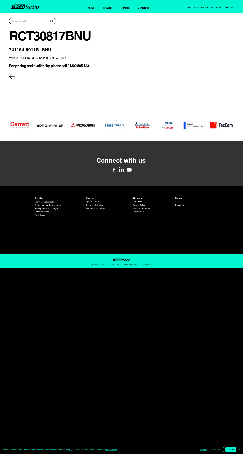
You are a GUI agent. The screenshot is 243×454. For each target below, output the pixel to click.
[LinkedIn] (121, 170)
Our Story (137, 202)
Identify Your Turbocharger (46, 208)
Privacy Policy (139, 205)
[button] (90, 7)
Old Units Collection (94, 205)
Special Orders (92, 202)
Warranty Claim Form (95, 208)
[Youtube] (129, 170)
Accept (231, 449)
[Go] (51, 21)
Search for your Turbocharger (48, 205)
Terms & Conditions (141, 208)
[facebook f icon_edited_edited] (114, 170)
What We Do (138, 212)
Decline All (216, 449)
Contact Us (180, 205)
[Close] (239, 449)
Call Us (178, 202)
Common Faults (42, 212)
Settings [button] (203, 449)
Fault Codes (40, 215)
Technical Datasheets (44, 202)
